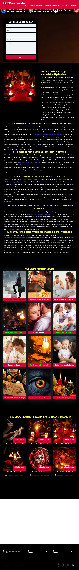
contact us (72, 6)
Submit (21, 57)
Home (25, 6)
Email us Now (50, 532)
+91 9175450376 (30, 532)
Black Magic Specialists (18, 565)
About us (64, 6)
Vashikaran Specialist (52, 6)
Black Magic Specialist (36, 6)
